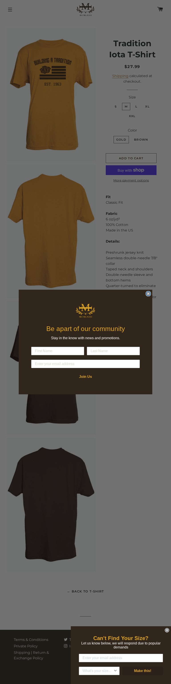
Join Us (85, 377)
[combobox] (98, 671)
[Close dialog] (148, 293)
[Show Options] (115, 671)
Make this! (142, 671)
